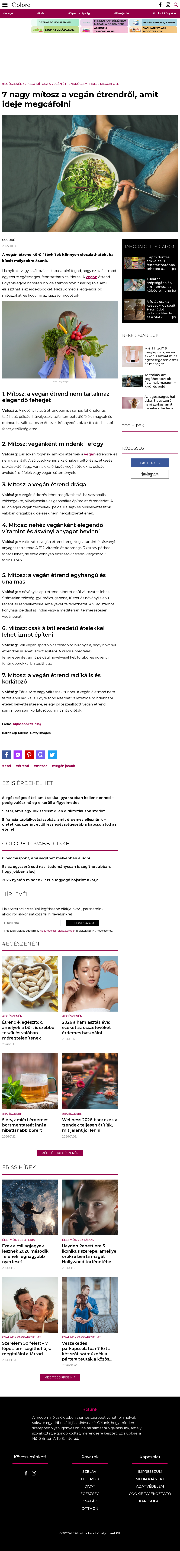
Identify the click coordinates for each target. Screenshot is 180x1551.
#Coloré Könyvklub (165, 13)
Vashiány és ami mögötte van (153, 30)
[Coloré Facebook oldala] (160, 4)
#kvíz (40, 13)
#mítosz (40, 766)
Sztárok (87, 1240)
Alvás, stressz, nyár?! (153, 22)
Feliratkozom (82, 923)
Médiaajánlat (150, 1479)
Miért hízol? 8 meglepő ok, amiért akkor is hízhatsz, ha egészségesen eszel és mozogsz (161, 356)
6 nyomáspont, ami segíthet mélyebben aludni (46, 858)
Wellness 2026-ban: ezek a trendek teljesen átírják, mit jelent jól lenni (89, 1125)
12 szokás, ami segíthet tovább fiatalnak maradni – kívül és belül (160, 380)
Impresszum (150, 1471)
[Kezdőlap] (21, 4)
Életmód (9, 1240)
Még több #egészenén (60, 1153)
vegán (91, 277)
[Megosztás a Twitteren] (52, 754)
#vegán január (63, 766)
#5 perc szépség (79, 13)
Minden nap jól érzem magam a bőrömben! (104, 22)
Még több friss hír (60, 1377)
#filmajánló (121, 13)
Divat (89, 1486)
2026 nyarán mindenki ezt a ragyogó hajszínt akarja (50, 880)
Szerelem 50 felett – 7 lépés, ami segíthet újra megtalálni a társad (27, 1348)
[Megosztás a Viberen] (40, 754)
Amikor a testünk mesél (104, 30)
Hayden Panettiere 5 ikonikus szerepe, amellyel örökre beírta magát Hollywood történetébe (90, 1254)
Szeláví (89, 1471)
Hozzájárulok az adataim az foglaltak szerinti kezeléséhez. (59, 930)
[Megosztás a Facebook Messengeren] (18, 754)
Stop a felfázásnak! (55, 30)
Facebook (150, 463)
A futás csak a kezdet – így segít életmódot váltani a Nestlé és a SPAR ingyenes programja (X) (161, 313)
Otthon (90, 1508)
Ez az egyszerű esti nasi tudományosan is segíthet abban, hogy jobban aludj (56, 869)
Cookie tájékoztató (150, 1494)
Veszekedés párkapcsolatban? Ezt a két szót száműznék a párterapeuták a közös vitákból (86, 1354)
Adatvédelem (150, 1486)
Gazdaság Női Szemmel (55, 22)
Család (8, 1337)
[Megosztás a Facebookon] (6, 754)
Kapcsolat (150, 1501)
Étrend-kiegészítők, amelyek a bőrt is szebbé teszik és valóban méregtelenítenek (28, 1030)
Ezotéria (27, 1240)
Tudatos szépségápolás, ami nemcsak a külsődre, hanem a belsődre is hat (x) (160, 288)
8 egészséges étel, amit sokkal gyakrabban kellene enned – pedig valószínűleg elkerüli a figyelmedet (58, 800)
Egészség (89, 1494)
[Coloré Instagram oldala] (168, 4)
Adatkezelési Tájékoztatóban (57, 930)
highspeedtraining (27, 724)
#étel (6, 766)
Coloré (8, 240)
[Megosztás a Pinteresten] (29, 754)
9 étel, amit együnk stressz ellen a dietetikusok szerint (53, 811)
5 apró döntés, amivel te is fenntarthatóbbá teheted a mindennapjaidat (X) (161, 267)
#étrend (22, 766)
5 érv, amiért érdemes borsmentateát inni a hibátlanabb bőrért (25, 1125)
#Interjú (7, 13)
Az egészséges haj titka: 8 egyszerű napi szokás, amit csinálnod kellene (159, 402)
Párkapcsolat (29, 1337)
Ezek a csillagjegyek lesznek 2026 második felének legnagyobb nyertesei (25, 1254)
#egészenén (12, 84)
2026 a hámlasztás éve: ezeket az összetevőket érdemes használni (86, 1027)
